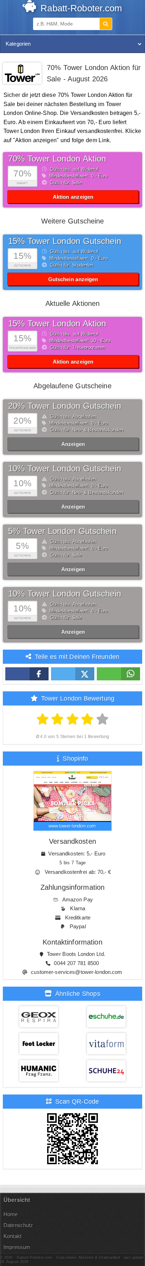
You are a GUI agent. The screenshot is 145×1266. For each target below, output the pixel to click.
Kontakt (12, 1236)
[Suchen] (105, 24)
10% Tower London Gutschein (64, 468)
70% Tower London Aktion (57, 158)
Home (11, 1214)
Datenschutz (18, 1225)
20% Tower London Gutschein (64, 406)
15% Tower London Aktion (57, 323)
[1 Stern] (42, 720)
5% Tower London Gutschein (62, 531)
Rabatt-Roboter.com (80, 8)
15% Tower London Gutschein (64, 241)
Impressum (17, 1247)
